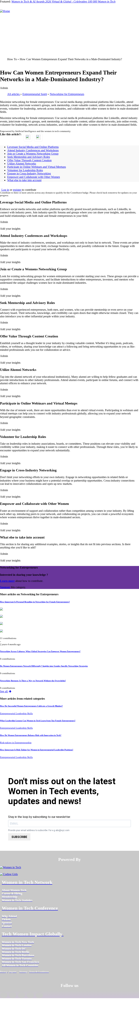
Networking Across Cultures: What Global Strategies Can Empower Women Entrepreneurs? (40, 651)
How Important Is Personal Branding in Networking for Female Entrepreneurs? (35, 602)
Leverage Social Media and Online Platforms (33, 146)
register (17, 189)
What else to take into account (24, 180)
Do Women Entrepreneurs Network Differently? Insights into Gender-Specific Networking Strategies (44, 666)
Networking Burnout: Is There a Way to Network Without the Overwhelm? (33, 681)
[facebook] (3, 995)
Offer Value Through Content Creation (29, 160)
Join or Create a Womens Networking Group (32, 153)
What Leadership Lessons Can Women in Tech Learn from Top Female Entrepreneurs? (37, 721)
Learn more (7, 580)
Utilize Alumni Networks (21, 163)
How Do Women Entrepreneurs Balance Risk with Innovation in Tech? (30, 735)
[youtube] (39, 995)
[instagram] (21, 995)
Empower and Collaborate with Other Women (33, 176)
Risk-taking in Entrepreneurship (15, 742)
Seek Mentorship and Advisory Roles (28, 156)
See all (4, 691)
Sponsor (5, 587)
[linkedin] (12, 995)
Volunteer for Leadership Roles (25, 170)
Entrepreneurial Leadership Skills (16, 713)
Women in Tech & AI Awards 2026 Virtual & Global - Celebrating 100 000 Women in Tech (63, 1)
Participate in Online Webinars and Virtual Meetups (36, 166)
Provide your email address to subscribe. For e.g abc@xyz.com (39, 830)
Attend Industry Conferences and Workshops (33, 150)
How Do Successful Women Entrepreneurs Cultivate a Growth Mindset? (31, 706)
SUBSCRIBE (19, 837)
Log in (5, 189)
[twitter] (30, 995)
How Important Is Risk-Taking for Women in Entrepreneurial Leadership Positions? (36, 750)
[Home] (5, 11)
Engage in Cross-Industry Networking (29, 173)
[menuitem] (14, 890)
